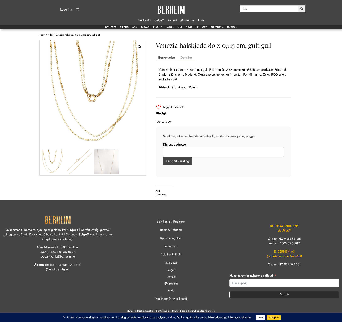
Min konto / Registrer (171, 221)
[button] (139, 47)
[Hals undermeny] (173, 27)
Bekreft (284, 294)
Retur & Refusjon (171, 230)
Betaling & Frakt (171, 254)
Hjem (42, 35)
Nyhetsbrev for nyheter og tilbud (251, 275)
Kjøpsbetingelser (171, 238)
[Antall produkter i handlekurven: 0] (78, 9)
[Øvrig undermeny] (236, 27)
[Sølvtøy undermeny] (222, 27)
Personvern (171, 246)
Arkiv (50, 35)
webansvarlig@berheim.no (58, 256)
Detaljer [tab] (186, 57)
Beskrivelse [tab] (166, 57)
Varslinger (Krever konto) (171, 299)
